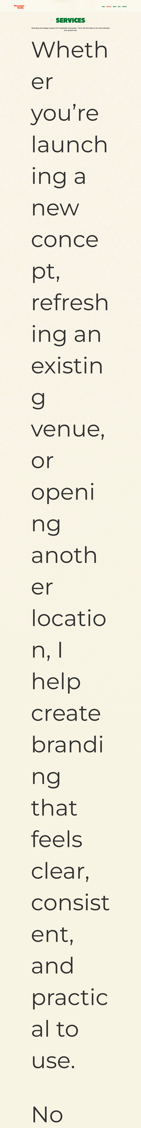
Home (103, 6)
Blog (119, 6)
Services (108, 6)
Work (114, 6)
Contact (124, 6)
